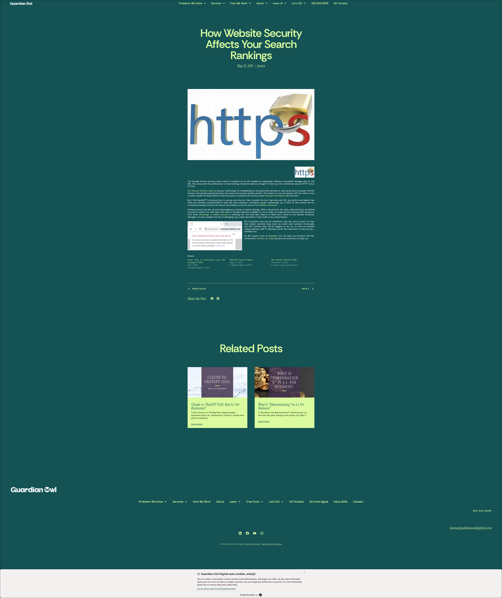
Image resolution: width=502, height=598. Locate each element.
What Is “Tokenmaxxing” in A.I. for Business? (281, 406)
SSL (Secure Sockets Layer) (201, 190)
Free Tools (252, 502)
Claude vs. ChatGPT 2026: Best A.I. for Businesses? (215, 406)
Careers (358, 502)
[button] (212, 298)
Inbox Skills (340, 502)
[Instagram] (262, 533)
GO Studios (341, 3)
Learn (233, 502)
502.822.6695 (319, 3)
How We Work (238, 3)
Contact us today (265, 238)
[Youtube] (254, 533)
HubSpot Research (268, 205)
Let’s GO (297, 3)
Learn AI (278, 3)
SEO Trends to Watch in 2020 (284, 260)
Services (216, 3)
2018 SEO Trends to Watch (241, 260)
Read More (196, 424)
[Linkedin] (240, 533)
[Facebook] (247, 533)
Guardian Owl (275, 235)
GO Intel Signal (318, 502)
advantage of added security (213, 214)
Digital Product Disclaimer (271, 544)
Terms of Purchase (252, 544)
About (260, 3)
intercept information (274, 195)
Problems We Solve (190, 3)
